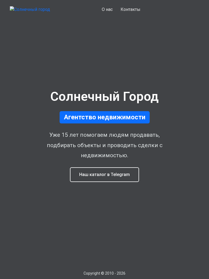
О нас (107, 9)
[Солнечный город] (30, 9)
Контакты (130, 9)
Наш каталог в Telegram (104, 174)
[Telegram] (195, 9)
